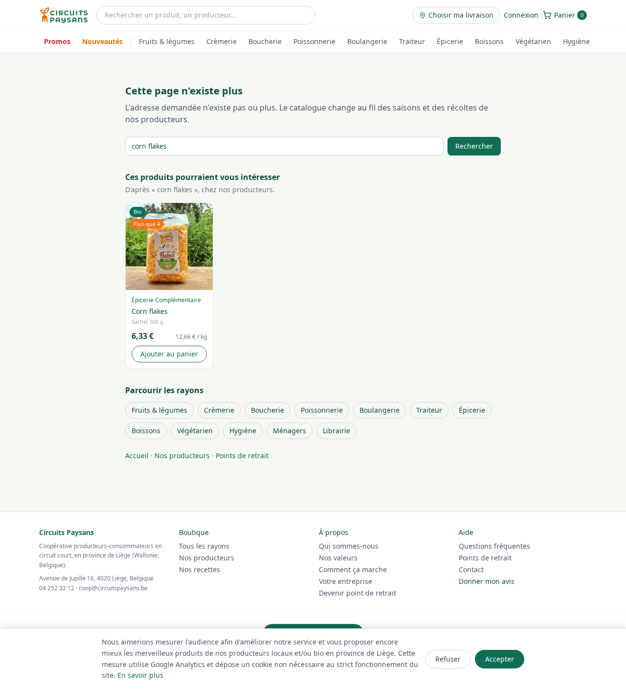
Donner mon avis (486, 581)
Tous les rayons (204, 546)
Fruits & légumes (167, 41)
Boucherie (265, 41)
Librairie (336, 430)
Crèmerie (221, 41)
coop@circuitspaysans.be (113, 588)
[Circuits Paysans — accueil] (64, 15)
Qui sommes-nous (349, 546)
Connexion (521, 15)
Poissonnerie (314, 41)
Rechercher (474, 146)
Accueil (137, 455)
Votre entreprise (345, 581)
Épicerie (450, 41)
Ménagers (289, 430)
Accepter (499, 659)
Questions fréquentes (494, 546)
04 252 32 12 (56, 588)
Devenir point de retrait (357, 593)
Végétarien (533, 41)
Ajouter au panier (169, 353)
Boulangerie (367, 41)
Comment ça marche (353, 569)
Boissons (489, 41)
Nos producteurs (182, 455)
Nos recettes (199, 569)
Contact (471, 569)
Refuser (448, 659)
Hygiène (576, 41)
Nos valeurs (338, 557)
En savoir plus (140, 675)
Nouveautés (102, 41)
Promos (57, 41)
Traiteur (412, 41)
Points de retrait (242, 455)
